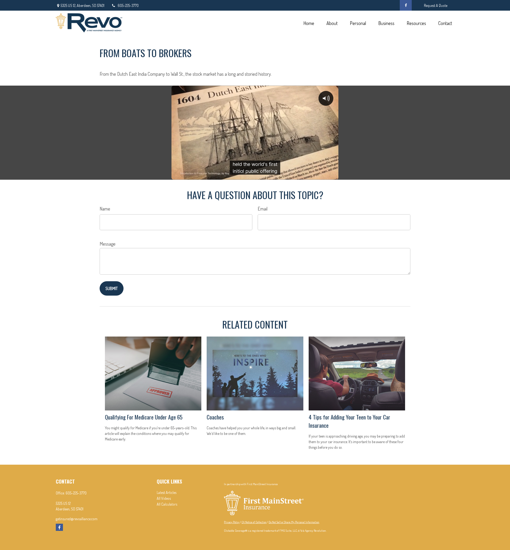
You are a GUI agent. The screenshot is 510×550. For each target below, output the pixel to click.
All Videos (164, 498)
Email (262, 209)
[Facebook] (406, 5)
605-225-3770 (128, 5)
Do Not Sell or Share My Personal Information (294, 522)
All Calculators (167, 504)
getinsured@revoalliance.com (76, 519)
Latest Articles (166, 492)
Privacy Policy (232, 522)
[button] (308, 22)
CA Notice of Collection (254, 522)
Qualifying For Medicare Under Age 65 (143, 417)
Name (105, 209)
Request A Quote (435, 5)
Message (108, 244)
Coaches (215, 417)
